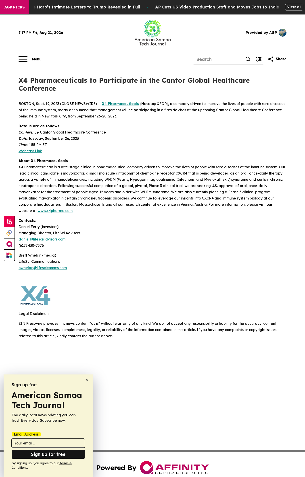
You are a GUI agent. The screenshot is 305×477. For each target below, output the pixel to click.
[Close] (87, 380)
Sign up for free (48, 454)
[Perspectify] (9, 232)
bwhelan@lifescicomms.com (43, 267)
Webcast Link (30, 151)
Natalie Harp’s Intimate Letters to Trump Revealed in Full (80, 7)
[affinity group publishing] (9, 244)
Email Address (26, 434)
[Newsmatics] (9, 255)
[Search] (247, 59)
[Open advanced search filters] (258, 59)
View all (294, 7)
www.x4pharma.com (55, 210)
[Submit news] (9, 221)
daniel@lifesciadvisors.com (42, 239)
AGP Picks (14, 7)
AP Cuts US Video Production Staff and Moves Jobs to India (217, 7)
